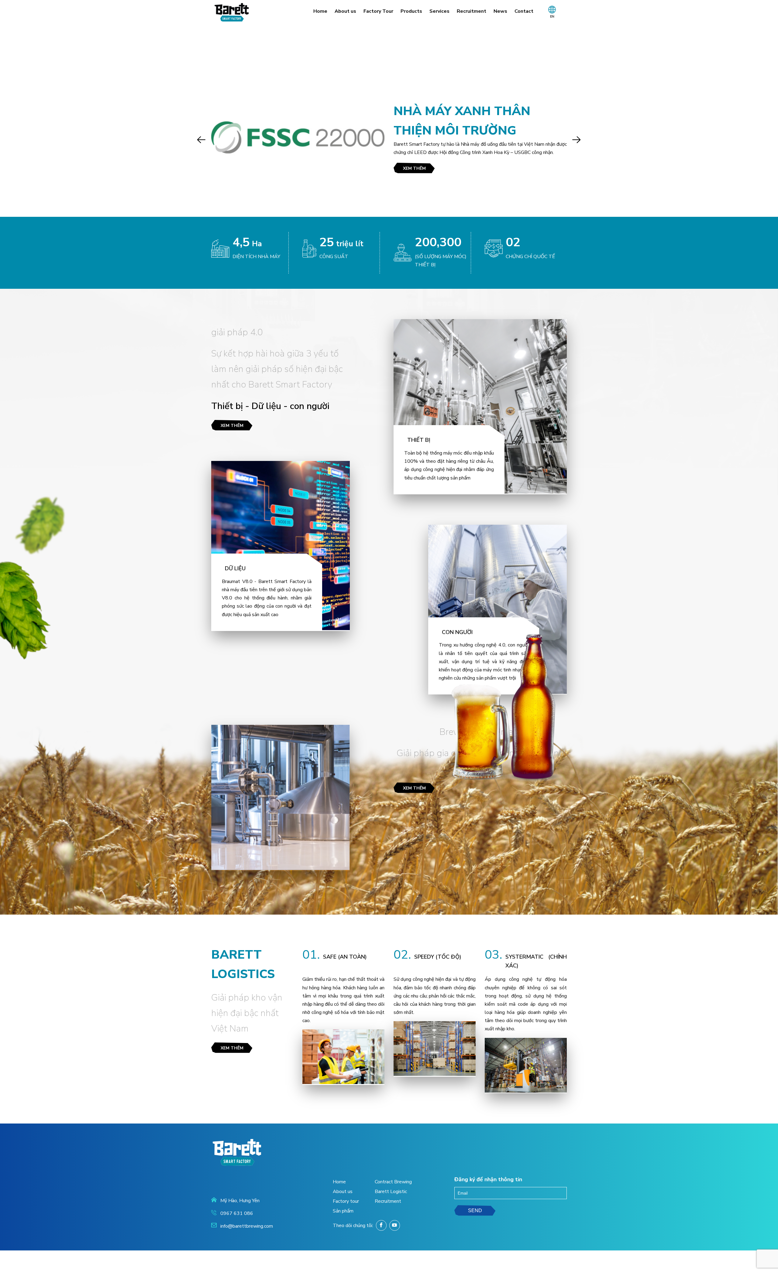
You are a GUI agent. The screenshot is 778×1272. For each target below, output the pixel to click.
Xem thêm (414, 168)
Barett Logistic (391, 1191)
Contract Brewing (393, 1181)
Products (411, 11)
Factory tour (346, 1201)
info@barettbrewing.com (246, 1226)
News (500, 11)
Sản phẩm (343, 1211)
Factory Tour (378, 11)
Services (439, 11)
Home (320, 11)
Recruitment (471, 11)
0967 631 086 (236, 1213)
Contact (524, 11)
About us (345, 11)
